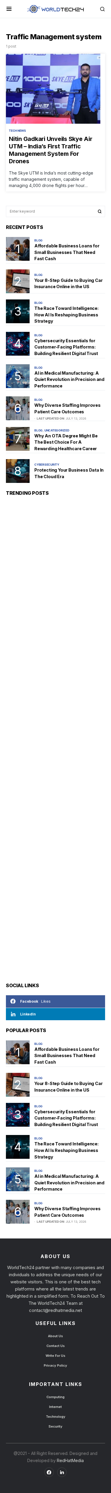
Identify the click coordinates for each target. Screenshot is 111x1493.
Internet (55, 1407)
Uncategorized (56, 430)
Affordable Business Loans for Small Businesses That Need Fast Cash (66, 252)
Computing (55, 1397)
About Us (55, 1336)
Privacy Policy (55, 1365)
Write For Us (55, 1356)
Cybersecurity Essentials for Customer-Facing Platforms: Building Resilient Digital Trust (66, 347)
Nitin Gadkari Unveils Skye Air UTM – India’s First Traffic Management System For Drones (50, 150)
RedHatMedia (70, 1460)
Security (55, 1426)
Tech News (17, 130)
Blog (38, 240)
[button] (9, 8)
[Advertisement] (55, 739)
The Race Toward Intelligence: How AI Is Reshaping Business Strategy (66, 315)
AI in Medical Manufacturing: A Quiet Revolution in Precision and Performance (69, 379)
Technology (55, 1416)
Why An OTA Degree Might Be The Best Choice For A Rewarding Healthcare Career (65, 442)
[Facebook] (49, 1472)
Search (100, 211)
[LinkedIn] (62, 1472)
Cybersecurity (46, 464)
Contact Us (55, 1346)
